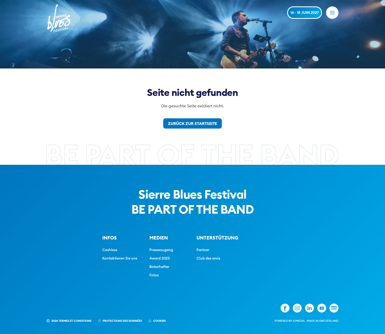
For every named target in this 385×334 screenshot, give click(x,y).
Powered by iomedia (290, 321)
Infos (109, 238)
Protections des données (122, 321)
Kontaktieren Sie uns (119, 258)
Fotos (154, 275)
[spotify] (333, 308)
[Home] (59, 18)
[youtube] (321, 308)
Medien (158, 238)
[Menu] (332, 12)
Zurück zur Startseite (192, 123)
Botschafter (159, 266)
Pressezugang (161, 249)
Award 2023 (159, 258)
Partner (203, 249)
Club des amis (208, 258)
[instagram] (297, 308)
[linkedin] (309, 308)
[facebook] (285, 308)
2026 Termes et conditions (71, 321)
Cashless (109, 249)
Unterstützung (217, 238)
